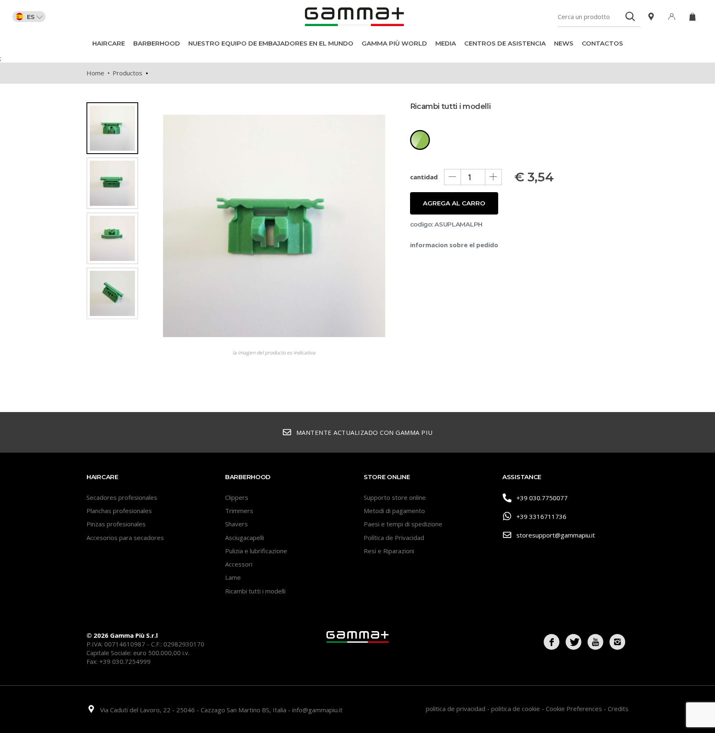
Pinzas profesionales (116, 524)
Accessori (238, 564)
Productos (127, 73)
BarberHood (156, 43)
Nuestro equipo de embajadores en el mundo (270, 43)
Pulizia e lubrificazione (256, 551)
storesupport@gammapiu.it (555, 535)
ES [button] (30, 16)
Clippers (236, 497)
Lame (233, 577)
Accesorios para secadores (125, 537)
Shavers (236, 524)
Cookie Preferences (575, 708)
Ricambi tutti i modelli (255, 591)
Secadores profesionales (121, 497)
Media (445, 43)
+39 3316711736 (541, 516)
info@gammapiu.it (317, 710)
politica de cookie (516, 708)
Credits (618, 708)
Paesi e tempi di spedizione (403, 524)
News (563, 43)
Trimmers (239, 510)
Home (95, 73)
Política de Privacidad (394, 537)
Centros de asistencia (505, 43)
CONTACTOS (602, 43)
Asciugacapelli (244, 537)
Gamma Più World (394, 43)
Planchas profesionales (119, 510)
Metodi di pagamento (394, 510)
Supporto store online (395, 497)
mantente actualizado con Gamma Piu (364, 432)
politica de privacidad (456, 708)
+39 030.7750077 (542, 498)
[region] (115, 226)
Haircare (108, 43)
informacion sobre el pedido (454, 245)
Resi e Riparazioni (389, 551)
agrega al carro (454, 203)
